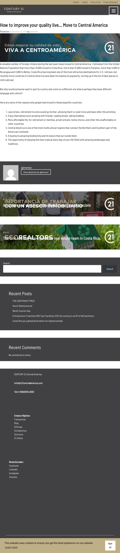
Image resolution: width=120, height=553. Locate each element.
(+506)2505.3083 (26, 391)
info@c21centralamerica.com (28, 382)
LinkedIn (13, 469)
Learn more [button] (11, 547)
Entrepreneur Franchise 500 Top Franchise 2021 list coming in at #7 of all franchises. (53, 315)
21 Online (18, 438)
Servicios (18, 434)
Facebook (14, 465)
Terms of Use (95, 2)
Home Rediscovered (22, 305)
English (85, 2)
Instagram (14, 473)
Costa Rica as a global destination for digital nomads (37, 320)
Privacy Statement (110, 2)
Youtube (13, 476)
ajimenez (34, 31)
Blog (16, 423)
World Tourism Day (21, 310)
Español (76, 2)
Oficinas (18, 426)
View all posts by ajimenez (35, 172)
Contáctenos (20, 430)
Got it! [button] (110, 545)
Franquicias (20, 419)
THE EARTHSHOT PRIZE (23, 300)
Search (6, 263)
